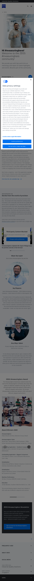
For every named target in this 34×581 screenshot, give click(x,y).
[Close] (31, 79)
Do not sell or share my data (17, 146)
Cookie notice (7, 136)
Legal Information (16, 136)
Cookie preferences (17, 141)
